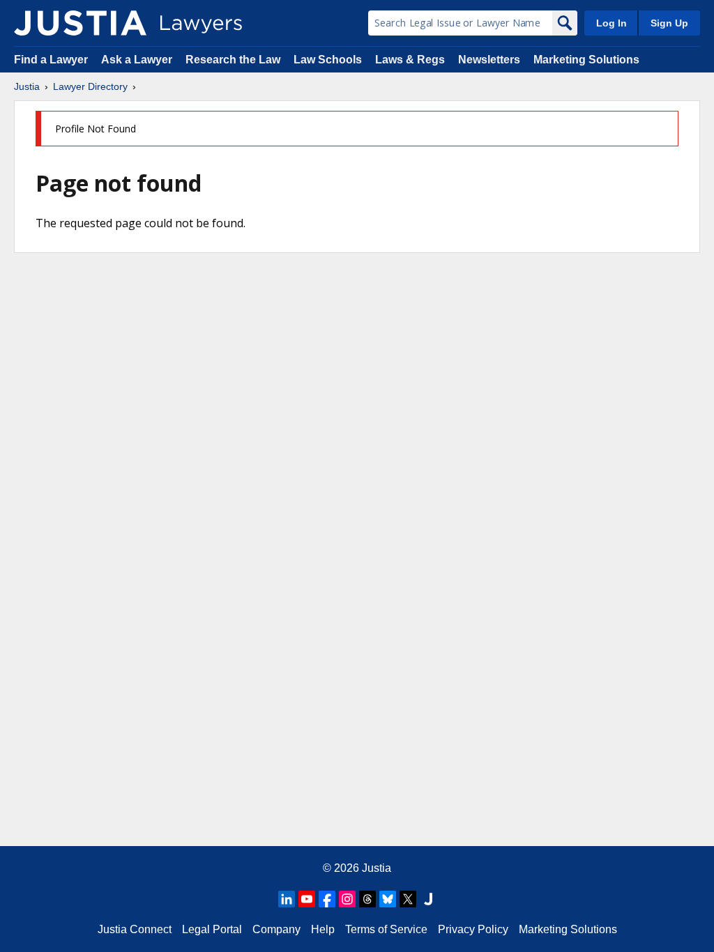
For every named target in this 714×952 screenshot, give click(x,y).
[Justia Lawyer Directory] (80, 23)
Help (323, 929)
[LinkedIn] (286, 899)
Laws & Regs (410, 60)
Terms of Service (386, 929)
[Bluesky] (387, 899)
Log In (611, 23)
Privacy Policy (473, 929)
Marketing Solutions (586, 60)
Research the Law (232, 60)
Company (276, 929)
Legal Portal (212, 929)
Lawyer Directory (90, 86)
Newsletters (489, 60)
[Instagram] (347, 899)
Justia (27, 86)
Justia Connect (135, 929)
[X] (408, 899)
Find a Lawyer (51, 60)
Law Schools (328, 60)
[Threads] (367, 899)
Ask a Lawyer (138, 60)
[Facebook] (327, 899)
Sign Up (669, 23)
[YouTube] (306, 899)
